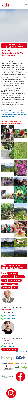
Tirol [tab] (4, 280)
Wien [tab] (14, 288)
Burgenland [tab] (13, 273)
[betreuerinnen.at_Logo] (7, 376)
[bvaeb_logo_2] (7, 358)
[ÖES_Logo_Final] (7, 367)
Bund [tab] (4, 273)
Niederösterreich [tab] (14, 280)
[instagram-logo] (11, 393)
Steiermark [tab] (19, 277)
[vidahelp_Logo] (20, 367)
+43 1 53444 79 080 (9, 316)
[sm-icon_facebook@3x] (20, 376)
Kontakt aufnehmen (9, 349)
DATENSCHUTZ (24, 351)
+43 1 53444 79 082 (9, 346)
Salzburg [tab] (5, 284)
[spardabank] (7, 363)
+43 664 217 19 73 (9, 319)
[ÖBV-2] (20, 358)
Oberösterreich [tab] (8, 277)
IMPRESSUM (18, 351)
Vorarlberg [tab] (6, 288)
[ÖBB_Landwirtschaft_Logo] (20, 363)
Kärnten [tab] (14, 284)
